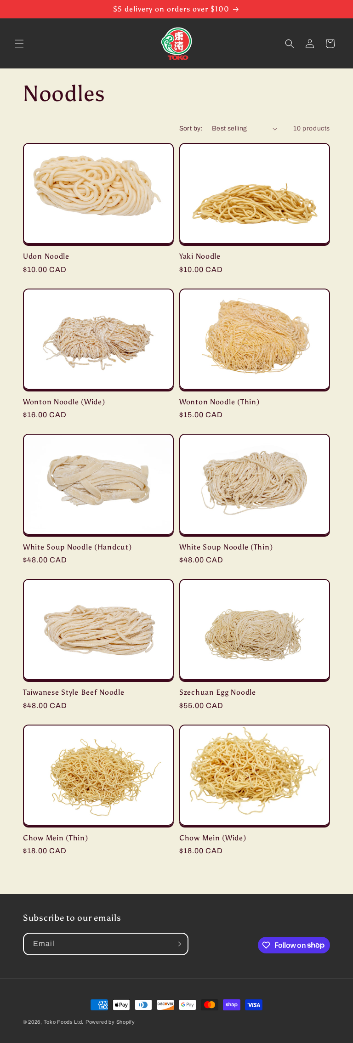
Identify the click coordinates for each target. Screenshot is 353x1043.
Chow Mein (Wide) (212, 837)
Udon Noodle (46, 256)
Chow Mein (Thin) (55, 837)
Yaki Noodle (200, 256)
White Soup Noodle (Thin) (226, 547)
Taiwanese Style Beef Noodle (73, 692)
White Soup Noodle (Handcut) (77, 547)
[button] (19, 44)
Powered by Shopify (110, 1022)
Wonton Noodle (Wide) (64, 401)
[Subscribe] (177, 944)
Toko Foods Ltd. (64, 1022)
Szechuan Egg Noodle (217, 692)
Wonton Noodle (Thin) (219, 401)
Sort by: (191, 128)
